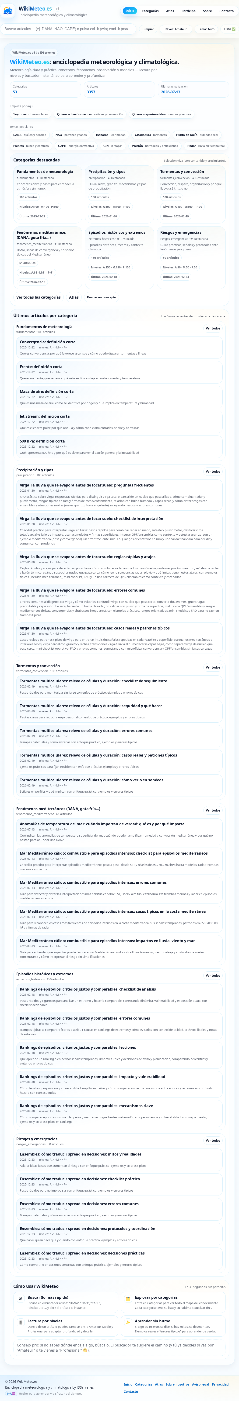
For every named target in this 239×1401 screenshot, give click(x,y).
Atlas (170, 11)
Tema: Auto (206, 29)
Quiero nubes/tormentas (90, 114)
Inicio (130, 11)
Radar (206, 146)
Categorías (150, 11)
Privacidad (220, 1384)
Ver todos (213, 328)
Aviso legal (200, 1384)
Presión (155, 146)
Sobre (207, 11)
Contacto (226, 11)
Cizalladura (151, 135)
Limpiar (148, 29)
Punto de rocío (197, 135)
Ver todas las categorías (38, 297)
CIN (113, 146)
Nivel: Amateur (176, 29)
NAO (71, 135)
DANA (29, 135)
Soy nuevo (30, 114)
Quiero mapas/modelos (161, 114)
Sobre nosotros (177, 1384)
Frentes (31, 146)
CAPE (76, 146)
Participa (189, 11)
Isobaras (111, 135)
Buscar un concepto (101, 297)
